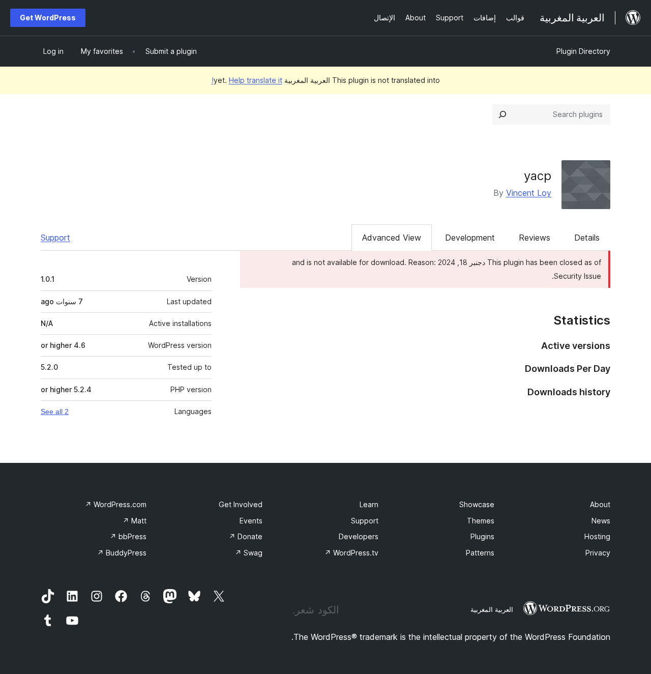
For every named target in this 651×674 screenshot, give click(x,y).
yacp (537, 175)
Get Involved (240, 504)
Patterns (480, 552)
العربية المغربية (491, 609)
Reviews (534, 237)
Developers (358, 536)
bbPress (128, 536)
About (600, 504)
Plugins (482, 536)
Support (55, 237)
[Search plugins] (502, 114)
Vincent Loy (528, 193)
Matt (134, 520)
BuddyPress (121, 552)
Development (470, 237)
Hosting (597, 536)
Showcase (476, 504)
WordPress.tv (351, 552)
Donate (245, 536)
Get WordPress (48, 17)
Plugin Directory (583, 51)
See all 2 (55, 411)
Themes (480, 520)
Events (251, 520)
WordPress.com (115, 504)
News (600, 520)
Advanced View (391, 237)
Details (587, 237)
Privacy (597, 552)
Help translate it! (247, 80)
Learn (369, 504)
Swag (248, 552)
